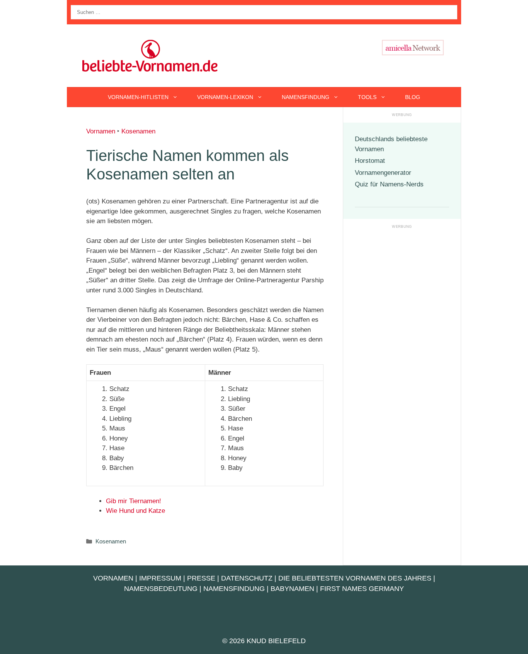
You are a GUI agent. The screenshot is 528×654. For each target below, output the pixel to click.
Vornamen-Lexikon (225, 97)
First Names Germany (362, 589)
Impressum (160, 578)
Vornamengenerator (383, 172)
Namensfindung (305, 97)
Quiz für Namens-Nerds (389, 184)
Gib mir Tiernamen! (133, 501)
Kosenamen (138, 131)
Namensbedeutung (161, 589)
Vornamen (100, 131)
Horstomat (370, 160)
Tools (367, 97)
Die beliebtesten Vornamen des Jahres (354, 578)
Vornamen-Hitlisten (138, 97)
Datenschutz (247, 578)
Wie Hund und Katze (135, 510)
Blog (412, 97)
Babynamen (292, 589)
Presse (201, 578)
